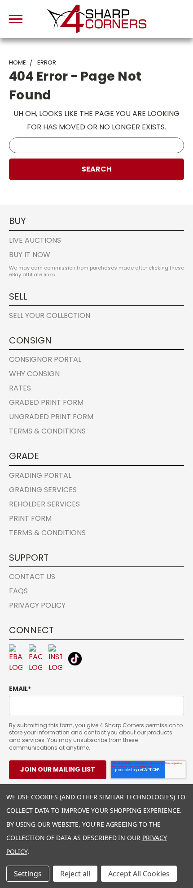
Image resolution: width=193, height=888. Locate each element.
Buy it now (29, 254)
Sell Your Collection (49, 315)
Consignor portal (45, 359)
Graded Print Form (46, 402)
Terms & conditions (47, 431)
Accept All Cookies (139, 874)
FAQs (18, 591)
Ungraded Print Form (51, 417)
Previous (14, 836)
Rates (20, 388)
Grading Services (43, 490)
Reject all (75, 874)
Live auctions (35, 240)
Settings (28, 874)
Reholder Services (44, 504)
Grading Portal (40, 475)
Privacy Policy (37, 605)
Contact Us (32, 576)
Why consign (34, 374)
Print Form (30, 518)
